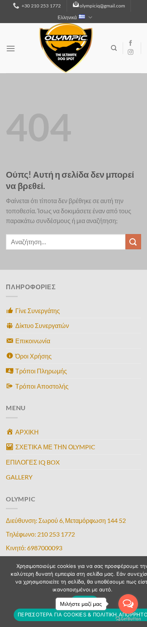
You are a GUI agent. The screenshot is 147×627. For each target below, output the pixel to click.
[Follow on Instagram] (130, 52)
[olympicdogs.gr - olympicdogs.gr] (66, 48)
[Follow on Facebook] (130, 43)
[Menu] (10, 48)
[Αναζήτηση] (114, 48)
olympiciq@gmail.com (102, 6)
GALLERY (19, 477)
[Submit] (133, 241)
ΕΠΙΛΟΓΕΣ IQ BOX (33, 462)
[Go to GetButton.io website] (128, 619)
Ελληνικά (67, 17)
